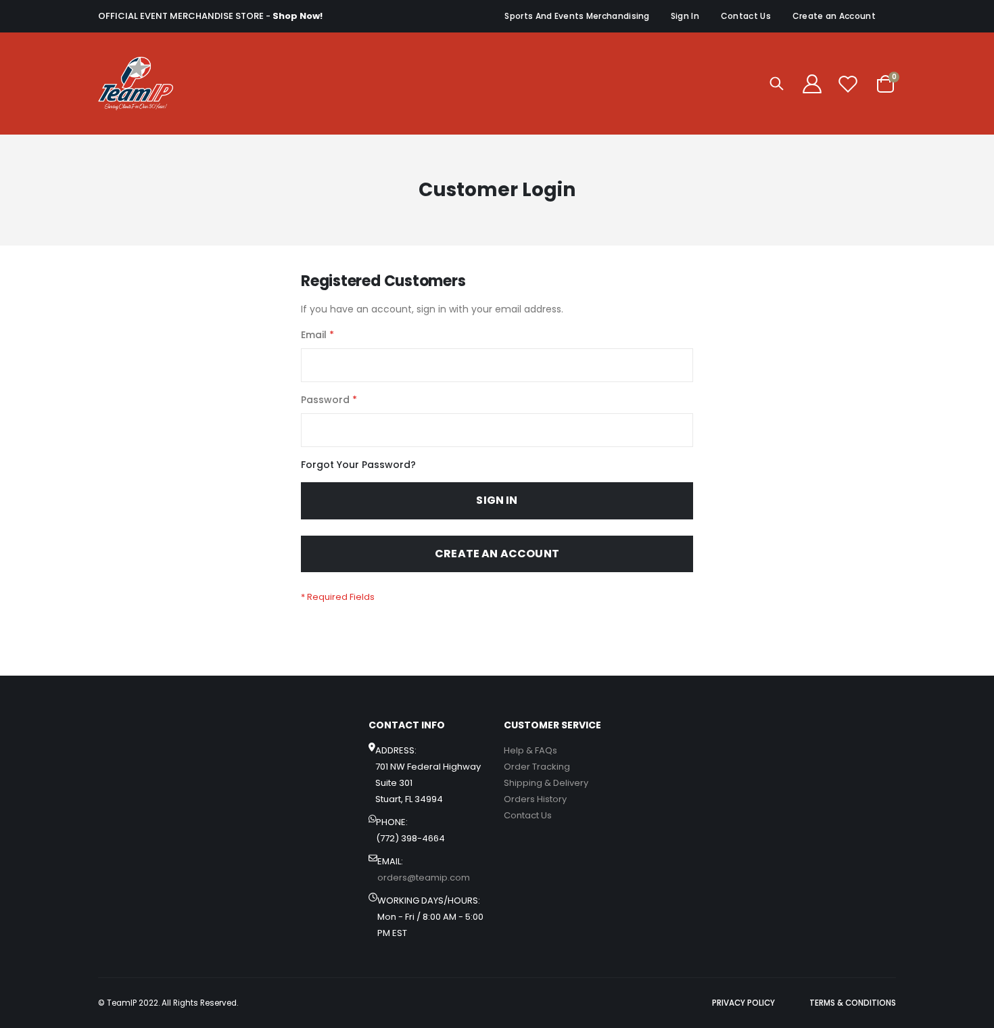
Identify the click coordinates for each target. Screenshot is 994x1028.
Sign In (685, 16)
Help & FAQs (530, 750)
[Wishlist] (847, 83)
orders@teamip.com (423, 877)
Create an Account (834, 16)
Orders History (535, 799)
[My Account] (812, 83)
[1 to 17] (135, 83)
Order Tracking (537, 766)
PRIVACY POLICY (743, 1003)
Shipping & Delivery (546, 782)
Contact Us (746, 16)
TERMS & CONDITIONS (852, 1003)
